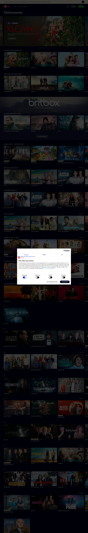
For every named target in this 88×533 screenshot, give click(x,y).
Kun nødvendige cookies (52, 281)
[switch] (37, 277)
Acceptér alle (65, 281)
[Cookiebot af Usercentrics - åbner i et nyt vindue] (64, 251)
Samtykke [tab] (26, 254)
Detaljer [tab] (44, 254)
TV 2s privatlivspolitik (49, 268)
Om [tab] (62, 254)
